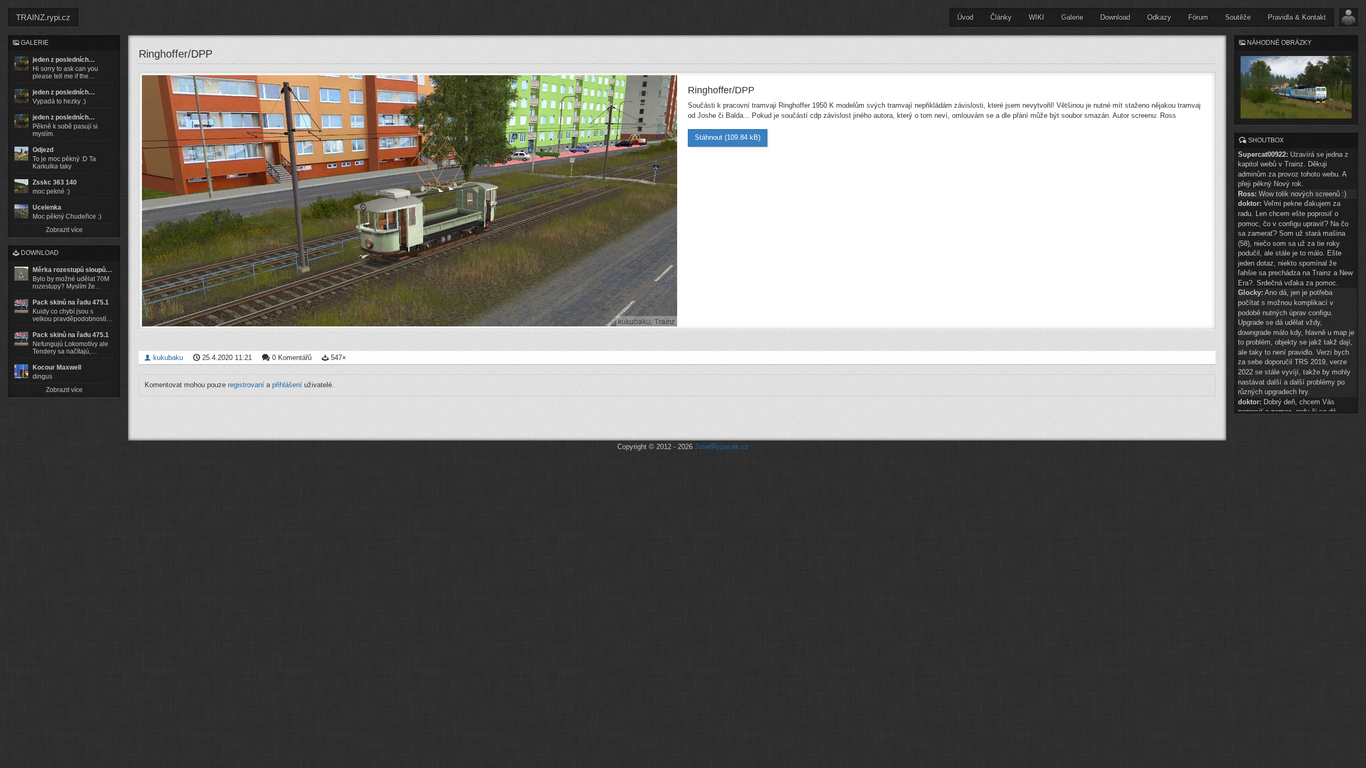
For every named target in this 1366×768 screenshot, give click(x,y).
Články (1001, 17)
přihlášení (287, 385)
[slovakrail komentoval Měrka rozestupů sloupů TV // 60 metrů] (21, 274)
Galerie (1072, 17)
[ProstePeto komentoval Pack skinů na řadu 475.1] (21, 339)
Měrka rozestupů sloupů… (72, 270)
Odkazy (1159, 17)
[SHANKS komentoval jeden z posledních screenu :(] (21, 63)
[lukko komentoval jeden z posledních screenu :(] (21, 96)
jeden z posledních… (64, 59)
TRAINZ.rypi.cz (43, 17)
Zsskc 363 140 (55, 182)
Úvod (965, 17)
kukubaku (167, 357)
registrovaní (246, 385)
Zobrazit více (64, 230)
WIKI (1036, 17)
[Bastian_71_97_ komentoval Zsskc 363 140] (21, 186)
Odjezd (43, 150)
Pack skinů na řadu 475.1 (71, 302)
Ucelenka (47, 207)
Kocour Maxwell (57, 367)
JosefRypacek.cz (722, 447)
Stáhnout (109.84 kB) (727, 137)
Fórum (1198, 17)
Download (1115, 17)
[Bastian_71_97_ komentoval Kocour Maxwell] (21, 371)
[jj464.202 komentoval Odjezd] (21, 154)
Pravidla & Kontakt (1297, 17)
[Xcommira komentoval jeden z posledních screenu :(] (21, 121)
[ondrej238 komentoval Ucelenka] (21, 211)
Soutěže (1238, 17)
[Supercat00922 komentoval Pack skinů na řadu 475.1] (21, 306)
